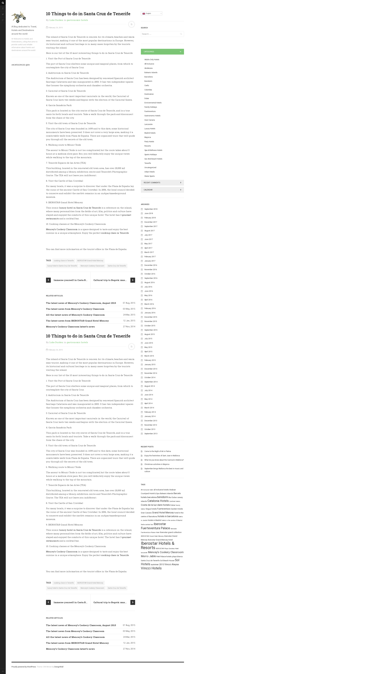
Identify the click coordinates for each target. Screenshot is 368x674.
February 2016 (150, 308)
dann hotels (163, 505)
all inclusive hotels (161, 490)
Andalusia (148, 68)
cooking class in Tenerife (115, 232)
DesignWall (58, 667)
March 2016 (149, 304)
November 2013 (150, 425)
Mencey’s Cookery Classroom (61, 229)
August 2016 (149, 283)
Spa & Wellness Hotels (153, 150)
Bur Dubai (173, 497)
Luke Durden (56, 20)
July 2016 (148, 287)
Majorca (147, 137)
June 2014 (148, 395)
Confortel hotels (174, 501)
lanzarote (144, 553)
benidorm (162, 497)
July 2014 (148, 390)
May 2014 (148, 399)
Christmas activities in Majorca (156, 464)
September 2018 (150, 209)
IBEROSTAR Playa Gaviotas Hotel (167, 549)
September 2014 (150, 382)
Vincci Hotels (151, 568)
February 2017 (150, 257)
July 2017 (148, 235)
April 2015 (148, 352)
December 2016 (150, 265)
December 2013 (150, 421)
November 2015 (150, 321)
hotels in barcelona (168, 516)
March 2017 (149, 252)
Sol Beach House (167, 560)
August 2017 (149, 231)
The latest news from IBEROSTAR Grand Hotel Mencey (77, 320)
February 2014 (150, 412)
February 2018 (150, 218)
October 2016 (149, 274)
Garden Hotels (177, 509)
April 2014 (148, 403)
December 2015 (150, 317)
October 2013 (149, 429)
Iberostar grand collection (171, 532)
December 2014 (150, 369)
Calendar (148, 190)
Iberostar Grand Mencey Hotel (160, 540)
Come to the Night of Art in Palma (157, 451)
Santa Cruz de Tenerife (117, 266)
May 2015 (148, 347)
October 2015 (149, 326)
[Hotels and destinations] (26, 17)
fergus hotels (151, 509)
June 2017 (148, 239)
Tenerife (147, 163)
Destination (149, 94)
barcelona (152, 497)
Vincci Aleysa (171, 564)
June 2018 (148, 213)
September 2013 (150, 434)
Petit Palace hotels (163, 556)
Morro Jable (148, 556)
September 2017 (150, 226)
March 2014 (149, 408)
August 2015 (149, 334)
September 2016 (150, 278)
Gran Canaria (149, 120)
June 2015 (148, 343)
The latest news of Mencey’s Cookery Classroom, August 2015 (81, 303)
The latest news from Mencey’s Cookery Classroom (75, 308)
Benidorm (148, 81)
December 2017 (150, 222)
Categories (149, 52)
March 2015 (149, 356)
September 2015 (150, 330)
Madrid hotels (150, 133)
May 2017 (148, 244)
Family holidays (150, 107)
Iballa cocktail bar (147, 524)
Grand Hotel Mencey (163, 512)
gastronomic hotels (77, 20)
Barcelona (148, 77)
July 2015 (148, 339)
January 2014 (149, 416)
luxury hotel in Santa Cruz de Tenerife (80, 207)
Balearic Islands (150, 73)
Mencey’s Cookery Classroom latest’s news (70, 326)
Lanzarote (148, 124)
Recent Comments (152, 183)
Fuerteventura (150, 111)
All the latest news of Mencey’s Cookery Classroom (75, 314)
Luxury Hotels (149, 129)
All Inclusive (149, 64)
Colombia (148, 90)
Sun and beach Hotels (153, 159)
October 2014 (149, 378)
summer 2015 (157, 564)
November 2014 (150, 373)
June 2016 (148, 291)
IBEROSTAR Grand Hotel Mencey (90, 261)
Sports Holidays (150, 155)
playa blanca (177, 556)
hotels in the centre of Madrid (172, 520)
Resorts (147, 146)
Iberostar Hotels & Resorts (157, 545)
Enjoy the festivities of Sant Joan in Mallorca (162, 456)
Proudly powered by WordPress (24, 667)
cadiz (146, 85)
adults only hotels (151, 60)
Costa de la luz (149, 505)
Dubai (146, 98)
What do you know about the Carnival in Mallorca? (164, 460)
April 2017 (148, 248)
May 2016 (148, 295)
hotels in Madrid (154, 520)
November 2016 (150, 270)
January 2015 (149, 365)
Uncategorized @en (21, 65)
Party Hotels (149, 142)
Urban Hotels (149, 172)
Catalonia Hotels (158, 501)
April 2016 (148, 300)
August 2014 (149, 386)
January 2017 (149, 261)
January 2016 (149, 313)
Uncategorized (150, 168)
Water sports (149, 176)
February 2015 (150, 360)
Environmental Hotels (153, 103)
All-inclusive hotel (147, 490)
